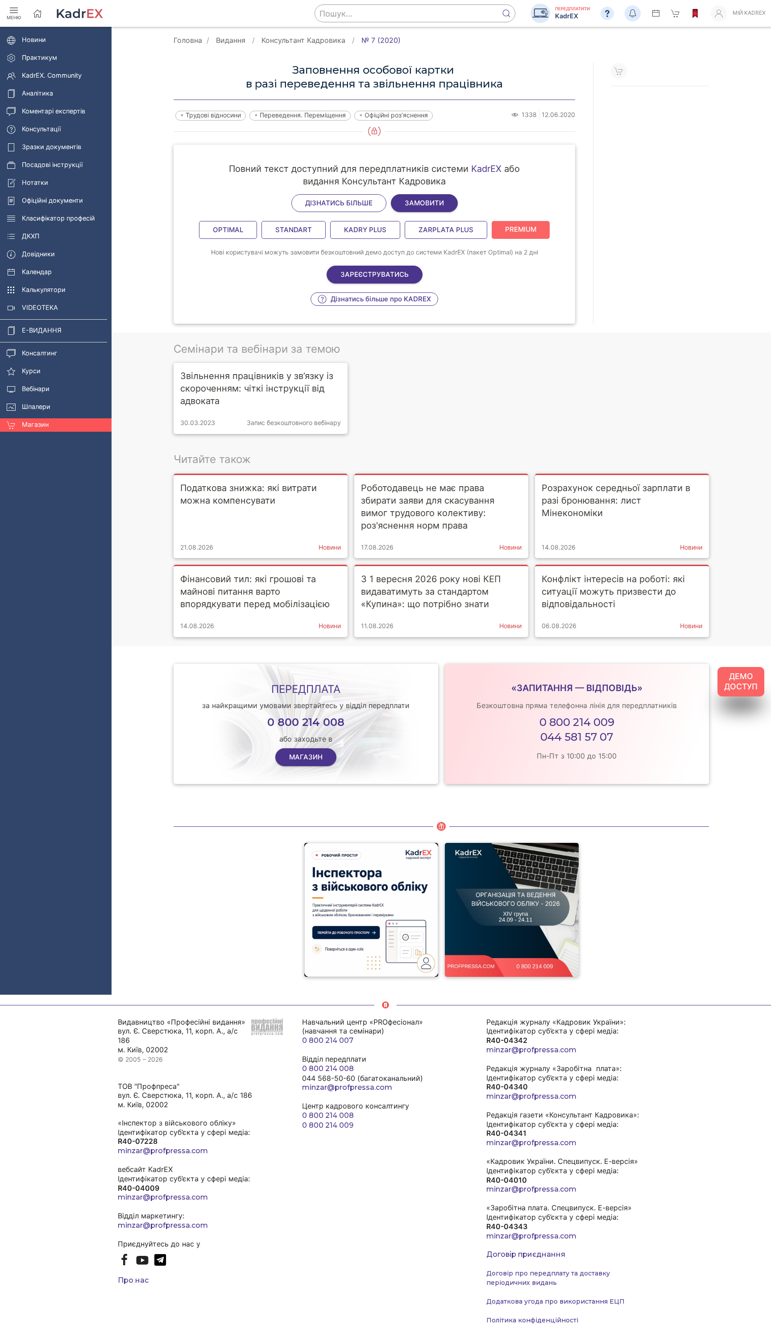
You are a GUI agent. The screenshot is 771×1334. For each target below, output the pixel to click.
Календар (37, 272)
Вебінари (36, 389)
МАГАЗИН (306, 757)
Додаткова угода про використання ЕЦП (555, 1301)
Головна (188, 40)
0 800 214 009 (576, 722)
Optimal (228, 229)
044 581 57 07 (576, 736)
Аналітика (37, 93)
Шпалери (36, 407)
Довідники (38, 254)
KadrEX (486, 168)
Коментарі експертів (53, 111)
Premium (520, 229)
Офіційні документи (52, 200)
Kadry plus (365, 229)
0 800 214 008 (328, 1068)
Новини (34, 40)
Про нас (133, 1280)
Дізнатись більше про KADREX (380, 299)
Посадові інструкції (52, 165)
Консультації (41, 129)
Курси (31, 371)
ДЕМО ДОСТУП (741, 681)
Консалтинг (40, 353)
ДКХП (30, 236)
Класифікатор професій (58, 218)
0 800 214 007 (327, 1040)
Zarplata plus (446, 229)
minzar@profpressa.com (163, 1150)
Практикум (39, 58)
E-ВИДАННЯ (42, 330)
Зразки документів (51, 147)
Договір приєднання (525, 1254)
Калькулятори (44, 290)
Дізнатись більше (339, 203)
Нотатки (35, 183)
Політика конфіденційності (532, 1320)
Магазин (35, 425)
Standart (293, 229)
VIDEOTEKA (40, 308)
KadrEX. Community (52, 75)
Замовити (424, 203)
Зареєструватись (374, 274)
